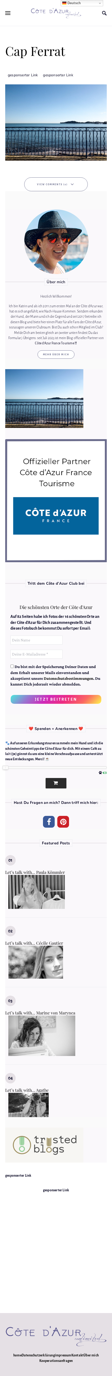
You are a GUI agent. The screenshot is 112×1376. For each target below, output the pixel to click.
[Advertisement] (56, 1249)
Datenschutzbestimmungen (68, 678)
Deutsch (73, 3)
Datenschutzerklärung (38, 1355)
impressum (63, 1355)
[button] (49, 822)
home (17, 1355)
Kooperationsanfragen (56, 1361)
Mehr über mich (56, 354)
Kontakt (77, 1355)
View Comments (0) (52, 184)
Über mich (91, 1355)
